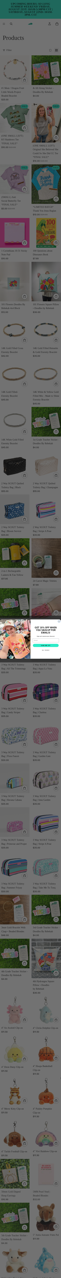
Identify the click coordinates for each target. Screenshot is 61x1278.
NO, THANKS (45, 649)
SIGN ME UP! (45, 645)
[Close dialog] (59, 621)
